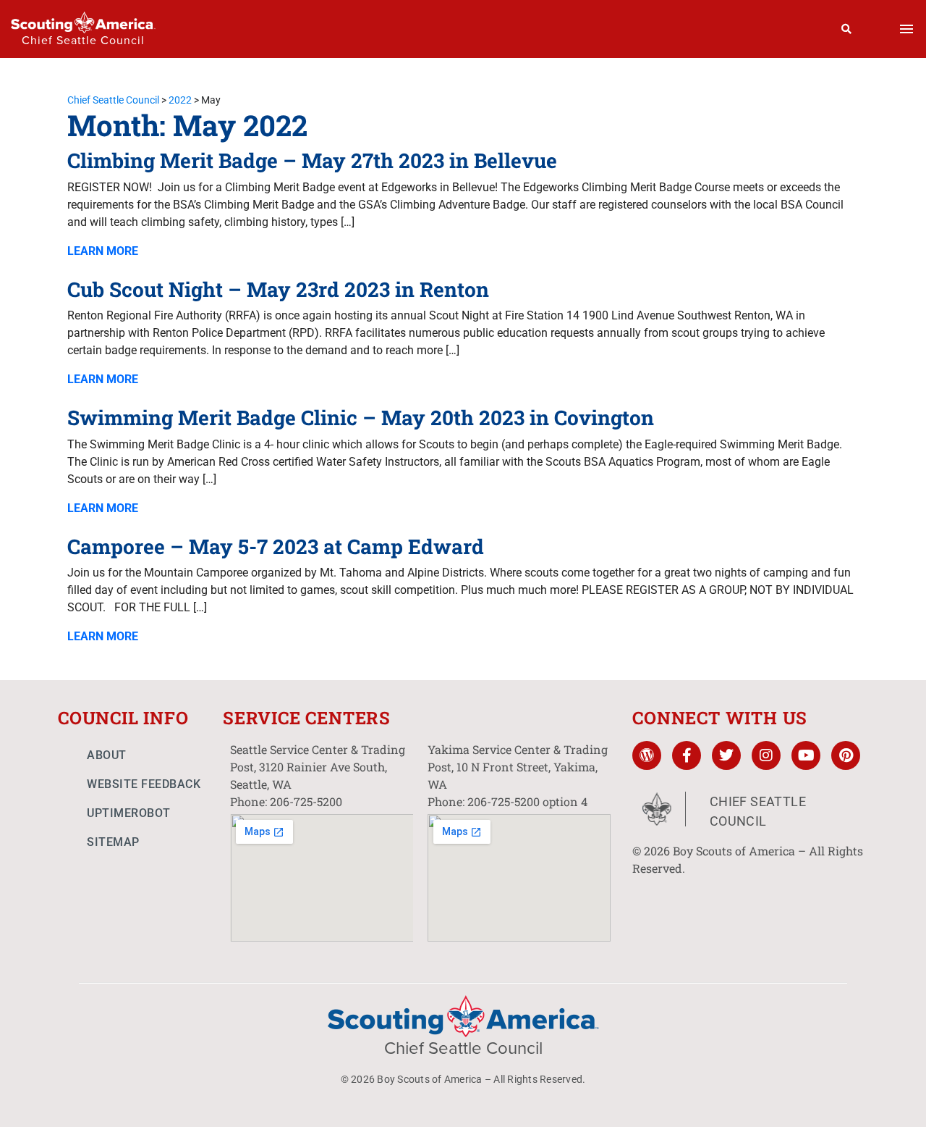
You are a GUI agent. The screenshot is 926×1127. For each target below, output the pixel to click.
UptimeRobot (129, 813)
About (107, 755)
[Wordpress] (646, 755)
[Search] (847, 29)
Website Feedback (143, 784)
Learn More (102, 251)
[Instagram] (766, 755)
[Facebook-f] (686, 755)
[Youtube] (805, 755)
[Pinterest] (845, 755)
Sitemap (113, 842)
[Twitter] (726, 755)
